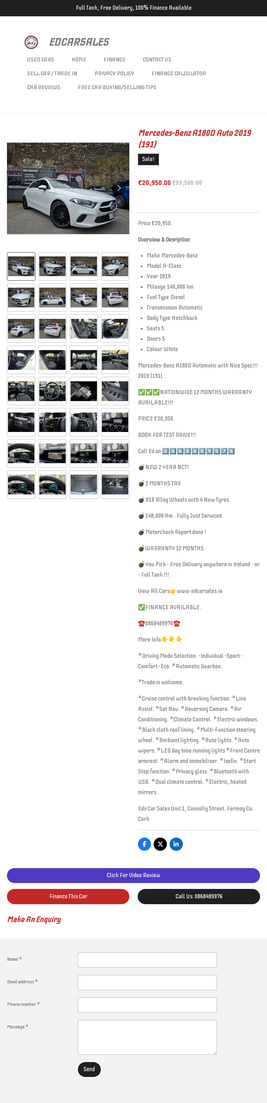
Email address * (22, 982)
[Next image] (119, 188)
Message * (18, 1027)
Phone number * (23, 1004)
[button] (21, 266)
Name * (14, 959)
